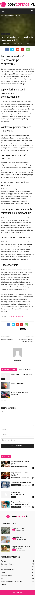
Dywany (13, 497)
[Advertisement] (17, 35)
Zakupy (14, 539)
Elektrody (4, 567)
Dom (13, 530)
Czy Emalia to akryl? (18, 383)
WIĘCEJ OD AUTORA (24, 369)
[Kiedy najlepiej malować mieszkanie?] (5, 394)
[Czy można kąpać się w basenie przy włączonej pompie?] (5, 504)
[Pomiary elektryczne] (5, 530)
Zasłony (3, 584)
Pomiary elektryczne (18, 528)
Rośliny (3, 561)
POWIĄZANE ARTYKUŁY (9, 369)
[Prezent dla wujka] (5, 539)
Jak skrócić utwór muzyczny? (21, 482)
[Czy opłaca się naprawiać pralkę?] (5, 464)
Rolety (3, 578)
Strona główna (5, 15)
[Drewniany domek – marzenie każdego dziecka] (5, 548)
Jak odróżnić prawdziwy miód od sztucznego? (26, 340)
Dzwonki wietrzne (16, 485)
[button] (32, 11)
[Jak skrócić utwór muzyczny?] (5, 484)
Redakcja (17, 360)
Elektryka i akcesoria (8, 564)
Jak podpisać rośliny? (7, 339)
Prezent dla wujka (17, 537)
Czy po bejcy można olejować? (22, 374)
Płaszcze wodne (16, 477)
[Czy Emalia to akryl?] (5, 385)
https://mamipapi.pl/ (17, 316)
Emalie (2, 379)
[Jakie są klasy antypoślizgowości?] (5, 494)
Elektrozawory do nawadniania (19, 466)
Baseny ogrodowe (16, 506)
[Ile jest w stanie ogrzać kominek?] (5, 475)
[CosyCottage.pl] (17, 4)
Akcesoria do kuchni (8, 570)
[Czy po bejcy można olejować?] (5, 376)
